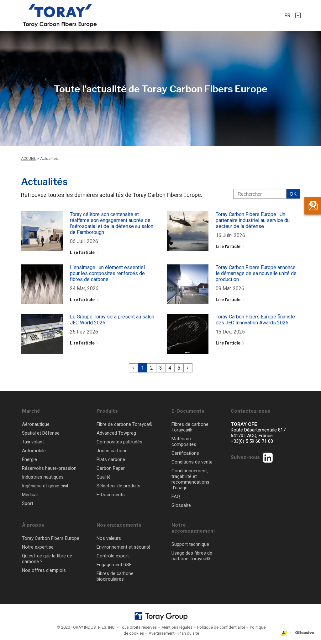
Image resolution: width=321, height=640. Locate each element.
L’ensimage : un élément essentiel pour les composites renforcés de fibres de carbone (107, 273)
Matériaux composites (183, 441)
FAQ (175, 496)
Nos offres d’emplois (44, 570)
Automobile (34, 450)
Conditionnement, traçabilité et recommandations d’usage (190, 479)
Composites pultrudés (119, 442)
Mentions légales (176, 627)
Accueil (28, 158)
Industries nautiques (43, 477)
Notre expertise (38, 547)
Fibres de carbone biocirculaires (115, 576)
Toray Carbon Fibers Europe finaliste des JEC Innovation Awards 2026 (255, 320)
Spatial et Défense (41, 433)
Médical (30, 494)
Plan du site (188, 633)
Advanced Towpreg (116, 433)
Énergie (29, 459)
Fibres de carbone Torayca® (189, 427)
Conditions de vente (192, 462)
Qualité (104, 477)
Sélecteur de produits (118, 486)
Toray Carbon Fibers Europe (50, 538)
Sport (27, 503)
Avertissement (162, 633)
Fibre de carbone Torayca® (125, 424)
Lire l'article (82, 252)
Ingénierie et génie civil (45, 486)
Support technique (190, 544)
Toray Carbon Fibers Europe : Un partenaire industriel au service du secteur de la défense (253, 220)
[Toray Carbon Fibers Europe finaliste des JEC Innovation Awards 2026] (187, 334)
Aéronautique (36, 424)
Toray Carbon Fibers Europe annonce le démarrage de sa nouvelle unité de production (256, 273)
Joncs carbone (112, 450)
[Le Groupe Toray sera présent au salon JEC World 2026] (42, 334)
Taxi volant (33, 442)
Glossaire (181, 505)
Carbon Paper (111, 468)
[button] (291, 15)
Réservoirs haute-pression (49, 468)
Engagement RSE (114, 564)
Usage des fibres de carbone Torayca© (191, 555)
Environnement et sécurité (123, 547)
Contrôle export (113, 556)
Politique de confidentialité (221, 627)
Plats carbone (111, 459)
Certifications (185, 453)
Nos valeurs (109, 538)
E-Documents (111, 494)
